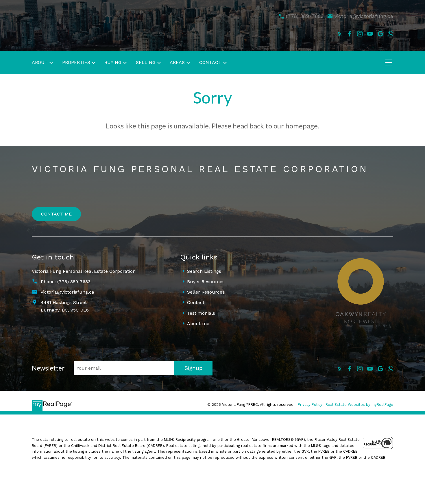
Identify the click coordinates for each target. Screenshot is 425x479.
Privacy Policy (310, 404)
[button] (339, 33)
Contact (195, 302)
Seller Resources (206, 292)
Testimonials (201, 313)
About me (198, 323)
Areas (177, 62)
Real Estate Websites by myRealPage (359, 404)
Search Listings (204, 271)
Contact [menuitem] (210, 62)
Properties (76, 62)
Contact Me (56, 214)
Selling (146, 62)
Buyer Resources (206, 281)
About (40, 62)
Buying (112, 62)
